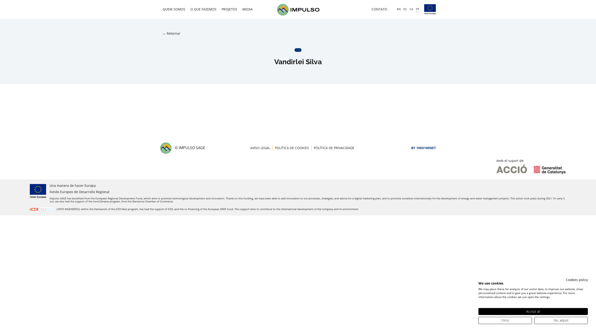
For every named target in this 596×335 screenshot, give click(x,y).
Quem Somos (174, 9)
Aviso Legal (260, 148)
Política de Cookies (292, 148)
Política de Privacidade (334, 148)
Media (247, 9)
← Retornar (171, 33)
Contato (379, 9)
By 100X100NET (423, 148)
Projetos (229, 9)
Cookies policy (577, 280)
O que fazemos (203, 9)
